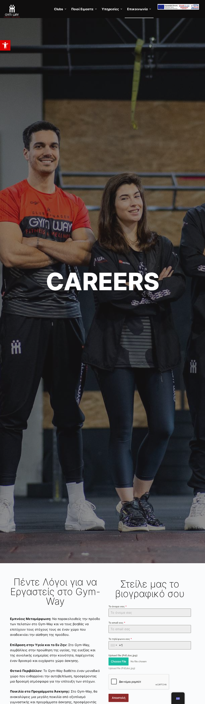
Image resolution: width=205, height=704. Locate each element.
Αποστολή (118, 697)
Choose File (118, 661)
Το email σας (117, 622)
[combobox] (114, 645)
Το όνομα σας (118, 606)
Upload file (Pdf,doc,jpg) (123, 655)
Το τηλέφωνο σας (120, 638)
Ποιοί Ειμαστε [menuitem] (82, 9)
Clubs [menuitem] (58, 9)
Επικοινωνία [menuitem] (137, 9)
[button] (5, 45)
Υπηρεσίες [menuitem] (110, 9)
